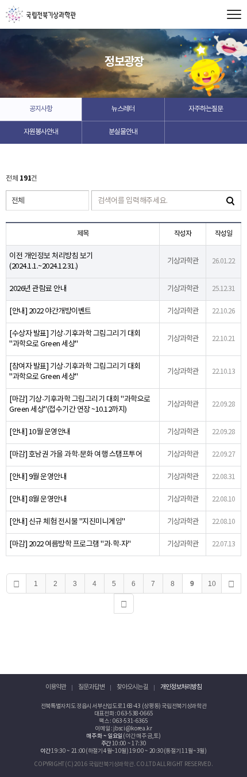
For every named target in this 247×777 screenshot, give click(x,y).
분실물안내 (123, 132)
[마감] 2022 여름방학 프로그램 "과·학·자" (70, 544)
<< (16, 583)
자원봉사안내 (41, 132)
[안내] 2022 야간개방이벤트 (50, 311)
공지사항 (40, 109)
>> (124, 604)
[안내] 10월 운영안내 (40, 432)
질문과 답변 (91, 687)
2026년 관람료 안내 (38, 289)
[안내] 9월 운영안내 (38, 477)
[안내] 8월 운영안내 (38, 499)
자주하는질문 (205, 109)
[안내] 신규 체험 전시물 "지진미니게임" (67, 522)
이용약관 (55, 687)
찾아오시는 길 (132, 687)
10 (212, 584)
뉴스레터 (122, 109)
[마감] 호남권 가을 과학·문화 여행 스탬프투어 (75, 454)
